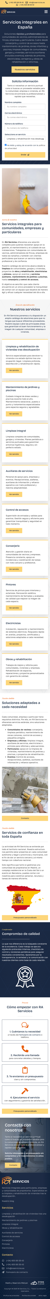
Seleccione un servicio (15, 134)
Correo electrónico (13, 113)
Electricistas (13, 623)
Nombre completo (13, 102)
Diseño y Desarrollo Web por (16, 1283)
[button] (46, 11)
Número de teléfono (14, 124)
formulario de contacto (30, 1035)
